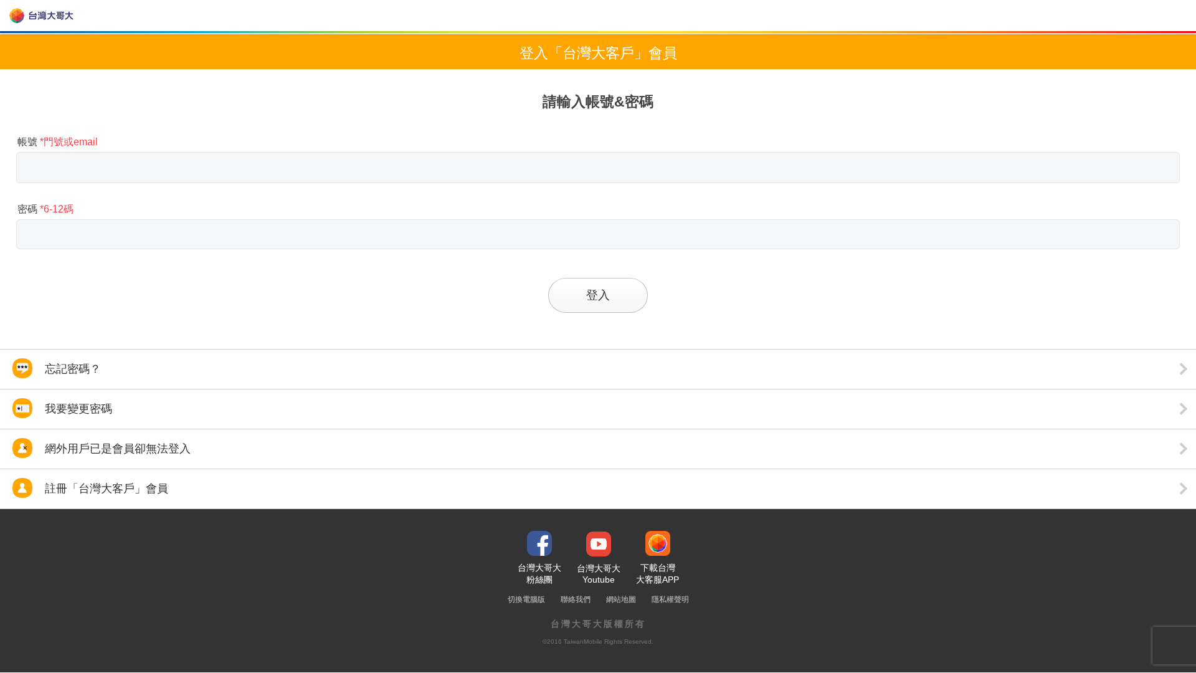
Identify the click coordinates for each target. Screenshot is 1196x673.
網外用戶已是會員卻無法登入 (116, 448)
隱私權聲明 (670, 599)
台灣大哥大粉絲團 (539, 574)
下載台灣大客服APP (657, 574)
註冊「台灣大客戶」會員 (105, 488)
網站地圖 (621, 599)
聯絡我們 (576, 599)
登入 (598, 295)
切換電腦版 (526, 599)
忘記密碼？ (71, 369)
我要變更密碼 (77, 409)
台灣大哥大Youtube (598, 574)
